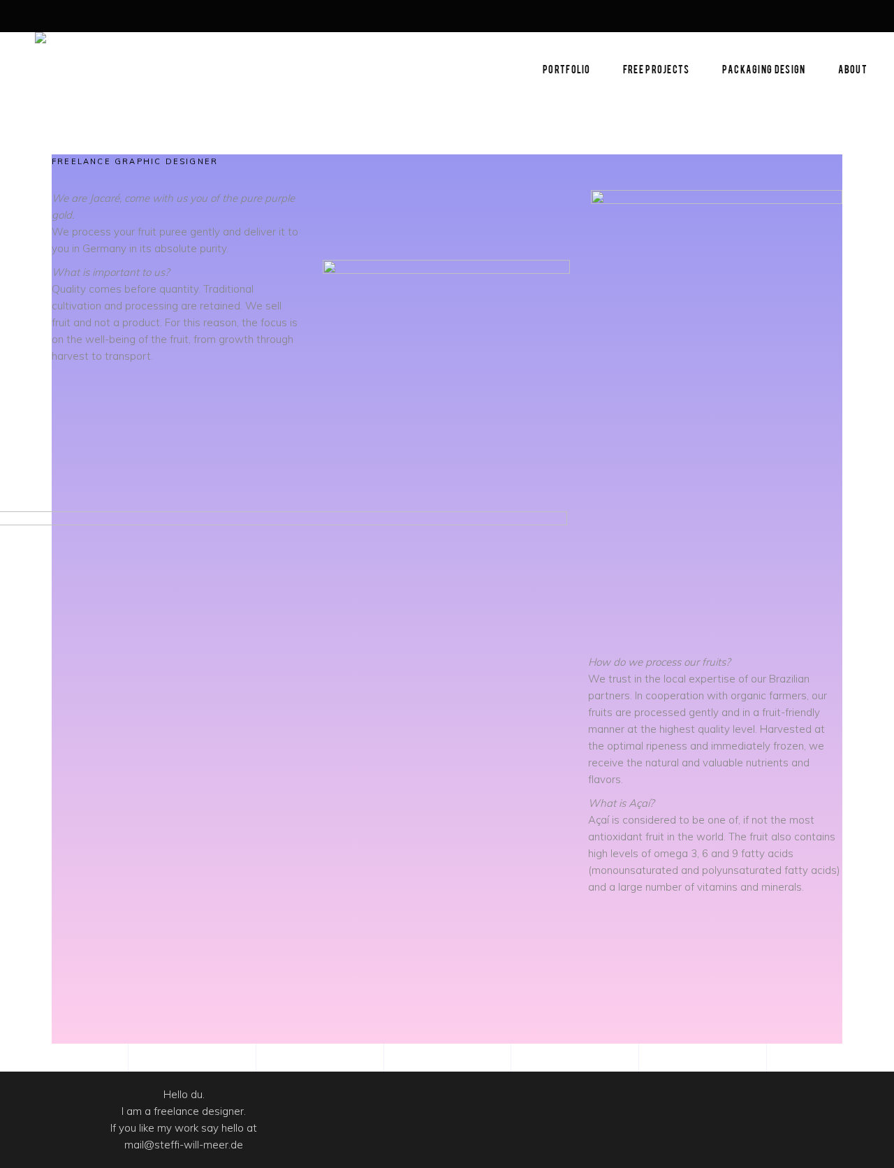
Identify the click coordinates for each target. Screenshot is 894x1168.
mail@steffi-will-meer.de (183, 1144)
